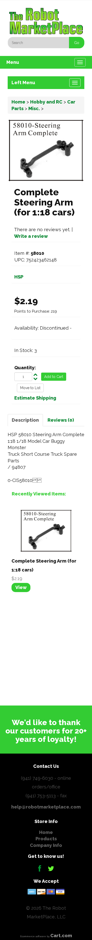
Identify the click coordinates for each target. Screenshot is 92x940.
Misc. (34, 108)
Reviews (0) (61, 420)
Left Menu (23, 82)
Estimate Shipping (35, 398)
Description (25, 420)
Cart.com (61, 935)
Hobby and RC (46, 102)
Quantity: (25, 367)
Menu (12, 62)
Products (46, 838)
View (21, 587)
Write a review (31, 236)
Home (18, 102)
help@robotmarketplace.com (46, 807)
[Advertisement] (46, 648)
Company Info (46, 845)
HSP (18, 277)
